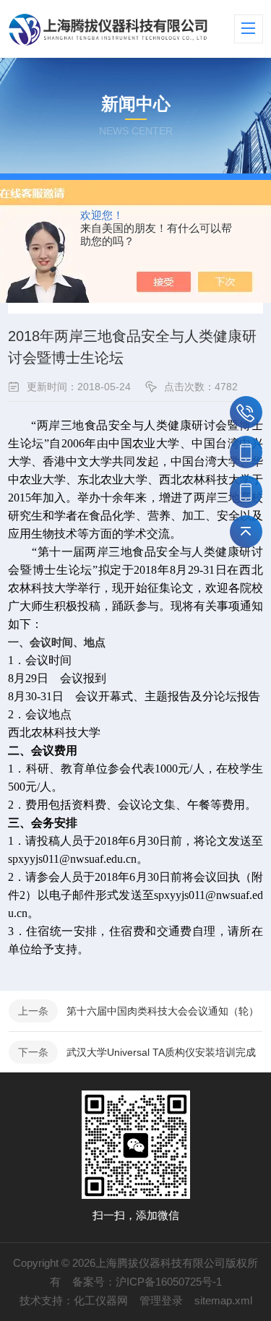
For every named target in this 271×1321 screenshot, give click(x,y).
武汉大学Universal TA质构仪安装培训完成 (161, 1052)
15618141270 (246, 452)
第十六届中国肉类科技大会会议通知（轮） (162, 1011)
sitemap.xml (223, 1300)
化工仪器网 (101, 1300)
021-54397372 (246, 412)
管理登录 (161, 1300)
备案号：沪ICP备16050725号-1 (147, 1281)
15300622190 (246, 492)
